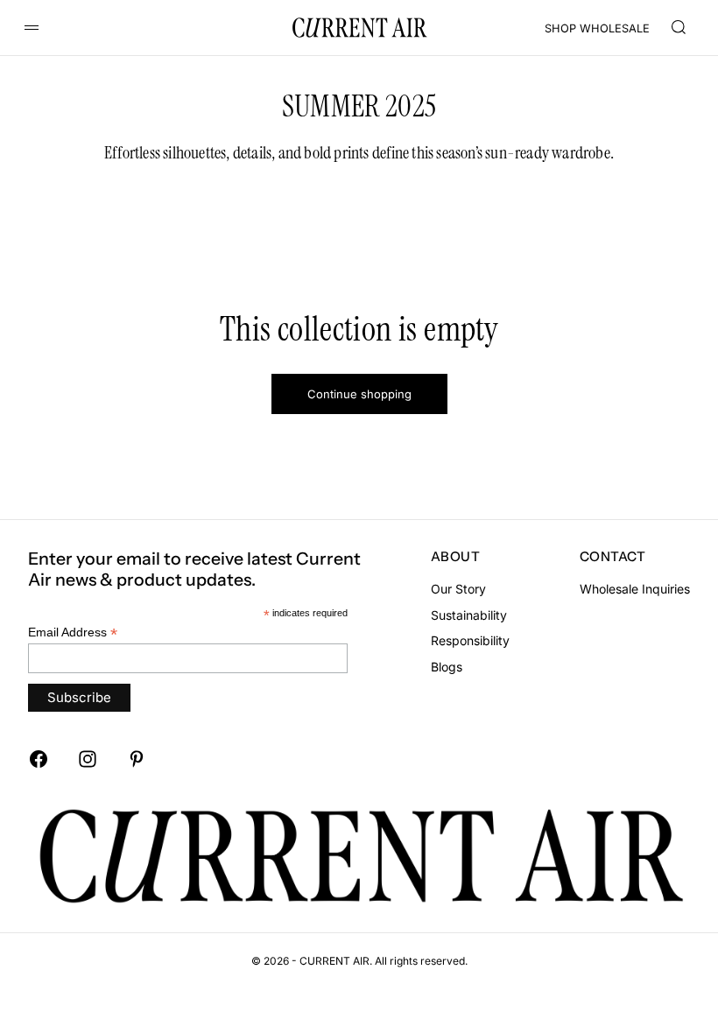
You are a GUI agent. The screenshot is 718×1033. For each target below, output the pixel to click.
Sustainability (469, 615)
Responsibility (470, 640)
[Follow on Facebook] (38, 758)
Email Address (72, 632)
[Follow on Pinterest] (136, 758)
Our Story (458, 588)
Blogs (446, 666)
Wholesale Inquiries (635, 588)
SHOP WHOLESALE (597, 28)
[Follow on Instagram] (87, 758)
